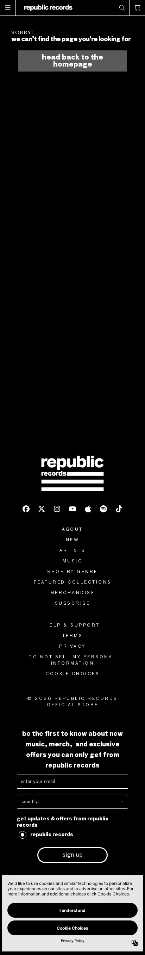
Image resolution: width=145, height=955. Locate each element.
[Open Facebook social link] (26, 509)
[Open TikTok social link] (119, 509)
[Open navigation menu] (8, 8)
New (73, 540)
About (72, 530)
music (73, 561)
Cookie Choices (72, 674)
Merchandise (72, 593)
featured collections (73, 582)
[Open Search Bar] (122, 8)
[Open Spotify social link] (103, 509)
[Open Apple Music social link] (88, 509)
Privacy (72, 647)
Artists (72, 551)
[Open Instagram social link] (57, 509)
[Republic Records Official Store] (48, 8)
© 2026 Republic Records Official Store (72, 702)
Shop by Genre (72, 572)
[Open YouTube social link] (72, 509)
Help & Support (72, 625)
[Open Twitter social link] (41, 509)
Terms (72, 636)
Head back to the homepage (72, 61)
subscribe (72, 604)
